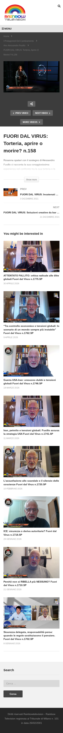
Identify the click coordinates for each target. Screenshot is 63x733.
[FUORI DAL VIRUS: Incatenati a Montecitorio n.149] (31, 197)
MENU (8, 28)
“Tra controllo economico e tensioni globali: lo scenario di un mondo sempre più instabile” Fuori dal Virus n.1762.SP (31, 329)
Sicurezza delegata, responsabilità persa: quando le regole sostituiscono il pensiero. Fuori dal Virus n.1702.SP (29, 636)
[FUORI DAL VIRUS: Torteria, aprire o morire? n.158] (31, 256)
